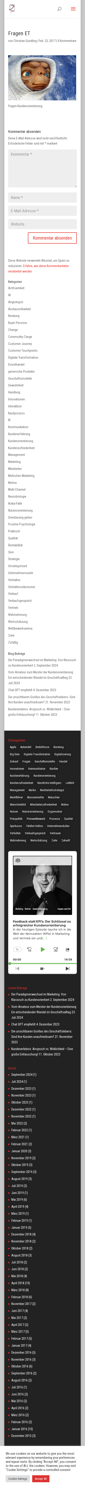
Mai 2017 (17, 1318)
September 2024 (21, 1074)
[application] (42, 907)
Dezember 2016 (21, 1352)
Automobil (25, 747)
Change (13, 330)
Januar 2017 (19, 1345)
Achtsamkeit (16, 288)
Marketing (14, 462)
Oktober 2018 (19, 1248)
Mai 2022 (17, 1123)
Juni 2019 (17, 1193)
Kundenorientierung (20, 441)
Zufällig (13, 642)
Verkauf (13, 594)
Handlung (14, 392)
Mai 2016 (17, 1401)
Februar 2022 (19, 1130)
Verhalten (14, 580)
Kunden (54, 768)
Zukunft (65, 840)
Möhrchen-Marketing (21, 476)
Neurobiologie (17, 496)
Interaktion (15, 406)
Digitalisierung (62, 754)
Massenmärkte (35, 797)
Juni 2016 (17, 1394)
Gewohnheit (16, 385)
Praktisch (14, 531)
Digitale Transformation (23, 357)
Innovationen (16, 399)
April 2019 (17, 1206)
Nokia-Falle (15, 503)
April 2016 (17, 1408)
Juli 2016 (17, 1387)
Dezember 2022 (21, 1109)
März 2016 (18, 1415)
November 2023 (21, 1095)
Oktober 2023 (19, 1102)
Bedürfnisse (42, 747)
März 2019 (18, 1213)
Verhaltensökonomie (21, 587)
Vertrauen (55, 833)
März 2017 (18, 1331)
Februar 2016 (19, 1422)
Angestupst (15, 302)
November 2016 (21, 1359)
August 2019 (19, 1179)
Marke (32, 790)
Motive (12, 483)
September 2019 (21, 1172)
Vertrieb (13, 607)
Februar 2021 (19, 1144)
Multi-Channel (17, 489)
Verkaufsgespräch (20, 601)
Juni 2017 (17, 1311)
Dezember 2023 (21, 1088)
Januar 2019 (19, 1227)
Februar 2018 (19, 1297)
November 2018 (21, 1241)
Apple (13, 747)
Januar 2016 (19, 1429)
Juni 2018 (17, 1269)
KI (9, 420)
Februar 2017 (19, 1338)
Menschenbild (18, 804)
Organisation (55, 811)
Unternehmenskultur (58, 826)
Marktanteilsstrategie (52, 790)
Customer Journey (20, 344)
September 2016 (21, 1373)
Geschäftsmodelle (20, 378)
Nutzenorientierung (20, 510)
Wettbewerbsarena (20, 628)
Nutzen (14, 811)
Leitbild (70, 783)
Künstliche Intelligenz (49, 783)
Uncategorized (17, 566)
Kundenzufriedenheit (21, 448)
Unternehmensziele (20, 573)
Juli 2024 (17, 1081)
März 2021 (18, 1137)
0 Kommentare (67, 41)
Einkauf (14, 761)
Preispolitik (16, 818)
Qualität (13, 538)
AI (9, 295)
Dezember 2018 (21, 1234)
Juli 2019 (17, 1186)
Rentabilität (15, 545)
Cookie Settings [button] (17, 1478)
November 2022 (21, 1116)
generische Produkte (21, 371)
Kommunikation (18, 427)
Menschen (54, 797)
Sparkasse (16, 826)
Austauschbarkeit (19, 309)
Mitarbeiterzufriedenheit (43, 804)
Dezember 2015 (21, 1436)
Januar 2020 (19, 1151)
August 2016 (19, 1380)
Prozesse (54, 818)
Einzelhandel (16, 364)
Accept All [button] (41, 1478)
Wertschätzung (18, 621)
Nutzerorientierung (32, 811)
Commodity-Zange (20, 337)
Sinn (11, 552)
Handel (63, 761)
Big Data (14, 754)
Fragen (26, 761)
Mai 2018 (17, 1276)
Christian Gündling (25, 41)
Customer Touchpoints (23, 350)
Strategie (14, 559)
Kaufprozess (16, 413)
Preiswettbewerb (36, 818)
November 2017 (21, 1304)
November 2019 (21, 1158)
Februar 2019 (19, 1220)
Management (16, 455)
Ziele (11, 635)
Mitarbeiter (15, 469)
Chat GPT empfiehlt (20, 690)
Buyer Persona (17, 323)
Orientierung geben (20, 517)
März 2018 (18, 1290)
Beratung (13, 316)
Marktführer (16, 797)
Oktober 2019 (19, 1165)
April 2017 (17, 1325)
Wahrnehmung (17, 614)
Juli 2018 (17, 1262)
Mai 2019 (17, 1199)
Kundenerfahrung (19, 434)
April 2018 (17, 1283)
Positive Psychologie (21, 524)
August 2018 (19, 1255)
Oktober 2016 (19, 1366)
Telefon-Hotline (34, 826)
